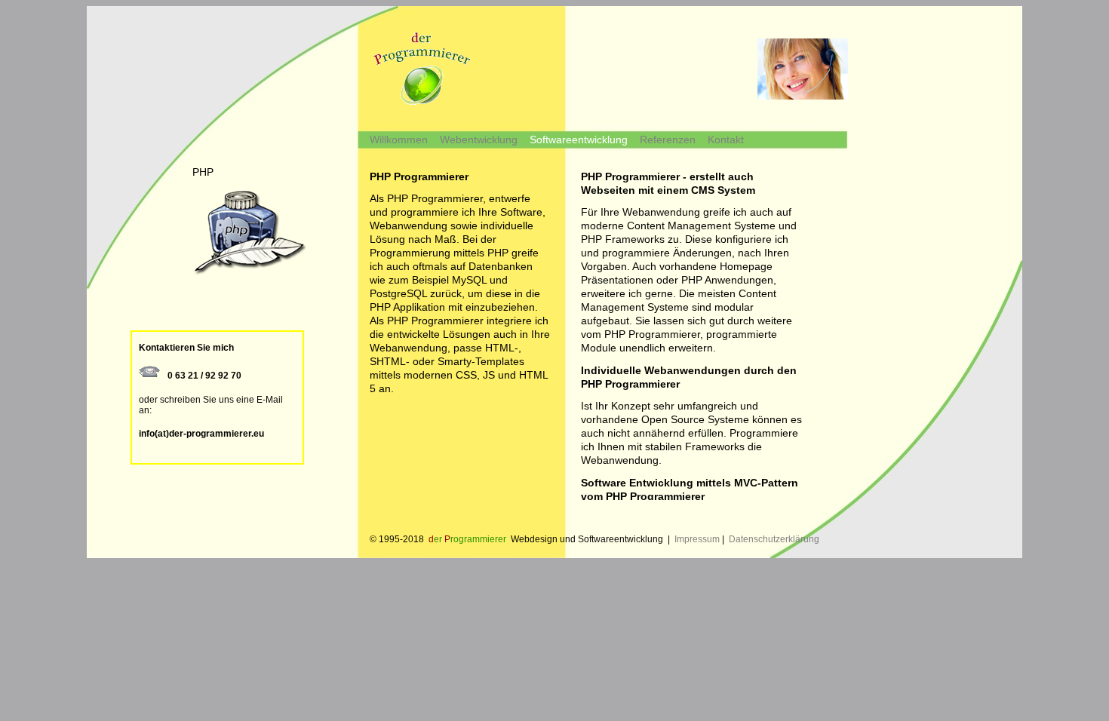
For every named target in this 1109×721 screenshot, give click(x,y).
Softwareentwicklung (579, 139)
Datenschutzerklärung (774, 539)
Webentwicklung (479, 139)
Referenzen (668, 139)
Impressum (697, 539)
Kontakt (726, 139)
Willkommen (399, 139)
